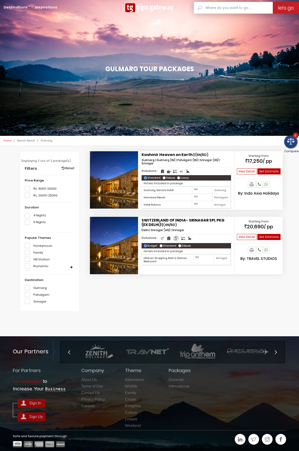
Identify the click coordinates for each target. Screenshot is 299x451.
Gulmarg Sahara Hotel (159, 190)
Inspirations (46, 7)
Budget (153, 245)
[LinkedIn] (240, 439)
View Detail (246, 171)
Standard (155, 177)
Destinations (16, 7)
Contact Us (90, 393)
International (179, 386)
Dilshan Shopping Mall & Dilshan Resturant (165, 259)
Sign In (35, 403)
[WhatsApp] (266, 184)
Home (7, 140)
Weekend (133, 426)
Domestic (176, 380)
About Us (89, 380)
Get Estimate (269, 171)
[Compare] (252, 184)
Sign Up (36, 417)
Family (130, 393)
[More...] (71, 267)
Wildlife (131, 386)
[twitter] (253, 439)
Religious (133, 406)
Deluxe (171, 177)
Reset (69, 168)
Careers (88, 406)
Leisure (131, 419)
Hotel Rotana (152, 205)
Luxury (186, 177)
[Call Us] (259, 184)
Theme (133, 370)
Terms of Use (92, 386)
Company (92, 370)
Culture (131, 412)
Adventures (134, 380)
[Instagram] (267, 439)
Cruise (130, 399)
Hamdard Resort (154, 197)
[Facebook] (280, 439)
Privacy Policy (93, 399)
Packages (180, 370)
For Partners (27, 370)
